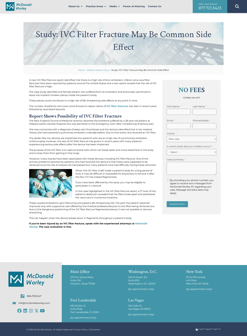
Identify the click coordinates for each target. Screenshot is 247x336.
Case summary (175, 159)
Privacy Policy (80, 329)
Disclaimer (94, 329)
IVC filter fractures (117, 106)
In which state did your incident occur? (189, 146)
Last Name (199, 106)
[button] (210, 6)
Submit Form (177, 204)
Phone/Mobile (201, 120)
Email (170, 120)
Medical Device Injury (98, 70)
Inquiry (171, 133)
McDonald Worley (43, 329)
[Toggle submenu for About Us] (81, 6)
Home (81, 70)
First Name (173, 106)
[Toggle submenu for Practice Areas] (105, 6)
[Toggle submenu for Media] (118, 6)
